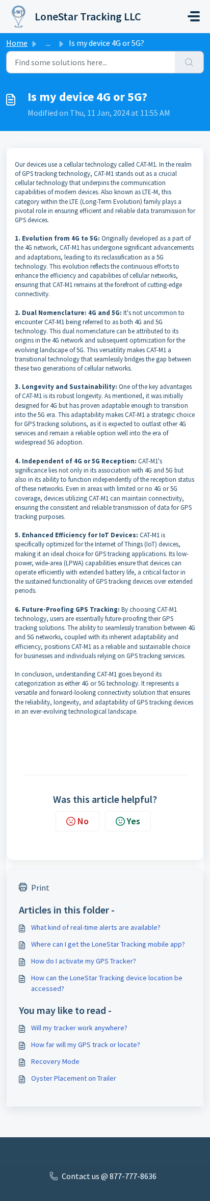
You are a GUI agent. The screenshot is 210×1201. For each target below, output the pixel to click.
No (83, 821)
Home (17, 43)
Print (40, 887)
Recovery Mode (55, 1061)
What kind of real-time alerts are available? (96, 927)
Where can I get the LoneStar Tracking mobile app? (108, 944)
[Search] (189, 62)
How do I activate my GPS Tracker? (83, 960)
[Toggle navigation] (193, 16)
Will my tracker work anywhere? (79, 1027)
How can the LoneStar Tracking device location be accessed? (106, 983)
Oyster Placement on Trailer (73, 1078)
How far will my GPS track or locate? (85, 1044)
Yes (133, 821)
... (48, 43)
